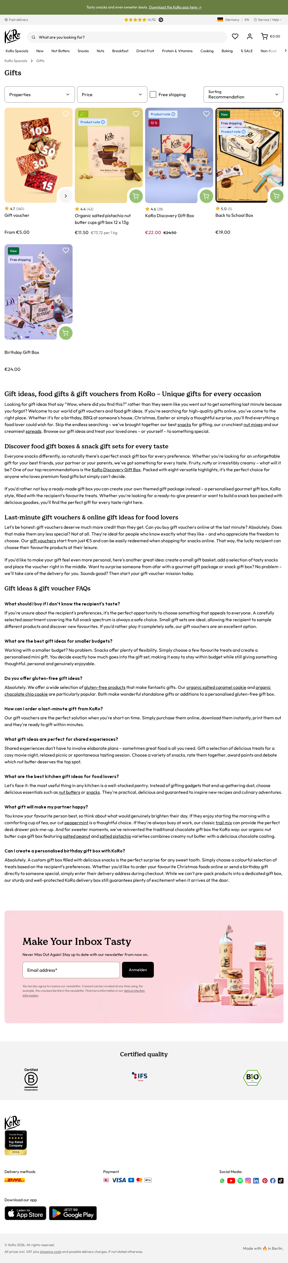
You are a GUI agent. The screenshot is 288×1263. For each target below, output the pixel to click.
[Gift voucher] (38, 171)
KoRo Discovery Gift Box (116, 469)
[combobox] (127, 37)
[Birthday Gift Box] (38, 308)
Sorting (214, 91)
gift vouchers (43, 540)
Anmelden (138, 969)
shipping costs (50, 1251)
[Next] (286, 50)
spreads (33, 431)
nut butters (69, 792)
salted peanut (76, 836)
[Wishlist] (235, 36)
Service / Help (268, 19)
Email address (42, 970)
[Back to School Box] (249, 171)
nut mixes (253, 424)
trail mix (224, 822)
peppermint (76, 822)
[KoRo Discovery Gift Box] (179, 171)
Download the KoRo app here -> (175, 7)
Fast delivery (18, 19)
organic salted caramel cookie (216, 687)
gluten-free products (104, 687)
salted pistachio (115, 836)
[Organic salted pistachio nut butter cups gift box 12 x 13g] (109, 171)
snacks (184, 424)
